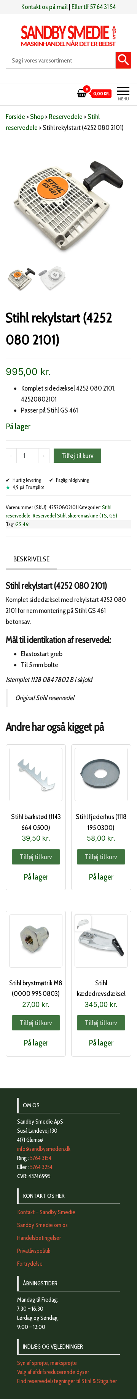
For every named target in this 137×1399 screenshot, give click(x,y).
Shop (37, 117)
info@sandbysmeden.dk (43, 1149)
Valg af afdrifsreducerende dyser (53, 1372)
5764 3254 (41, 1167)
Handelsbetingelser (39, 1238)
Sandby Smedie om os (42, 1225)
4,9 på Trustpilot (28, 487)
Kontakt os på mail (44, 7)
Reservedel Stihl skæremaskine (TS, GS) (75, 515)
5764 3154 (40, 1158)
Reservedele (66, 117)
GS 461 (22, 524)
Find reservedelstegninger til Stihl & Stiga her (67, 1381)
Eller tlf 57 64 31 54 (94, 7)
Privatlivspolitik (33, 1250)
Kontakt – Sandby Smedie (46, 1212)
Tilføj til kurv (77, 456)
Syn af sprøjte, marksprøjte (47, 1363)
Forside (15, 117)
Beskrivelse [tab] (31, 559)
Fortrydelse (30, 1263)
